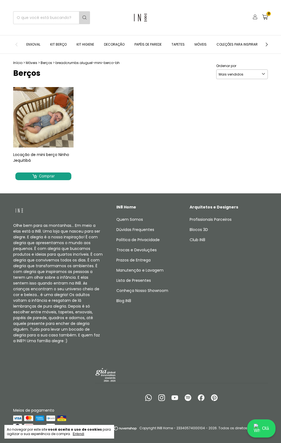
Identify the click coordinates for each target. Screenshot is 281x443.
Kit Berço (58, 44)
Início (18, 62)
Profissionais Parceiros (211, 219)
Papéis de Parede (148, 44)
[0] (265, 17)
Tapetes (178, 44)
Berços (46, 62)
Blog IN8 (123, 300)
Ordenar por (226, 65)
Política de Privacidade (138, 240)
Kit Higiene (85, 44)
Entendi (78, 434)
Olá (265, 428)
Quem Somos (129, 219)
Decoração (114, 44)
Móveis (201, 44)
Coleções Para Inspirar (237, 44)
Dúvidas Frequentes (135, 229)
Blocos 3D (199, 229)
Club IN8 (197, 240)
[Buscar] (84, 17)
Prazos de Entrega (133, 260)
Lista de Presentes (133, 280)
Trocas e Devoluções (136, 250)
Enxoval (33, 44)
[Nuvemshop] (116, 429)
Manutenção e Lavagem (140, 270)
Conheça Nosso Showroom (142, 290)
